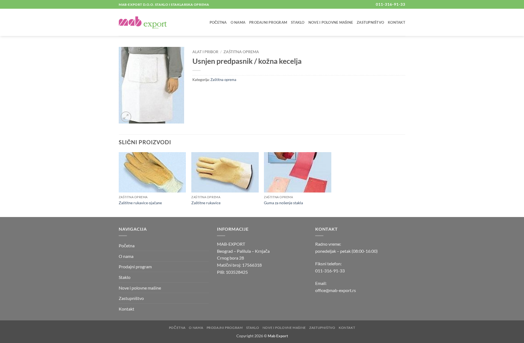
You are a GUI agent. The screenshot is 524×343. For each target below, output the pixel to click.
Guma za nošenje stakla (283, 202)
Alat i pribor (205, 52)
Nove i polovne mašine (330, 22)
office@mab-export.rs (335, 290)
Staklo (298, 22)
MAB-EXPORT (231, 243)
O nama (238, 22)
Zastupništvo (370, 22)
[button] (126, 117)
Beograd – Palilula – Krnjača (243, 251)
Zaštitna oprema (241, 52)
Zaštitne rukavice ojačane (140, 202)
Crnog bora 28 (230, 257)
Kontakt (396, 22)
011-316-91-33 (330, 270)
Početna (218, 22)
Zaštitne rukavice (206, 202)
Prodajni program (268, 22)
